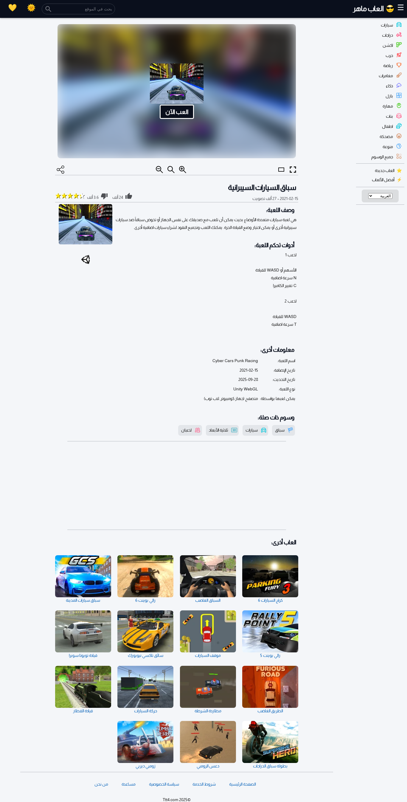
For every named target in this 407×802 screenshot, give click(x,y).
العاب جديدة (384, 170)
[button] (177, 91)
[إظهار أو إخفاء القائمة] (281, 175)
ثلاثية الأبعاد (218, 430)
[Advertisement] (176, 485)
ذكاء (389, 85)
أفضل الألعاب (383, 179)
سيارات (387, 25)
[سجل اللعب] (12, 7)
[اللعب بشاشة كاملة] (293, 169)
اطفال (387, 126)
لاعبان (186, 430)
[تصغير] (159, 169)
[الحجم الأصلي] (171, 169)
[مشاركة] (60, 169)
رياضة (388, 65)
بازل (389, 96)
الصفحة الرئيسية (242, 784)
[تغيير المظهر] (31, 7)
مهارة (388, 106)
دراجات (387, 35)
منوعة (388, 146)
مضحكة (386, 136)
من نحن (101, 784)
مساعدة (129, 784)
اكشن (388, 45)
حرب (389, 55)
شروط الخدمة (204, 784)
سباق (280, 430)
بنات (389, 116)
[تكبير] (182, 169)
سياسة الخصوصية (164, 784)
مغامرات (386, 75)
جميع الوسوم (382, 156)
